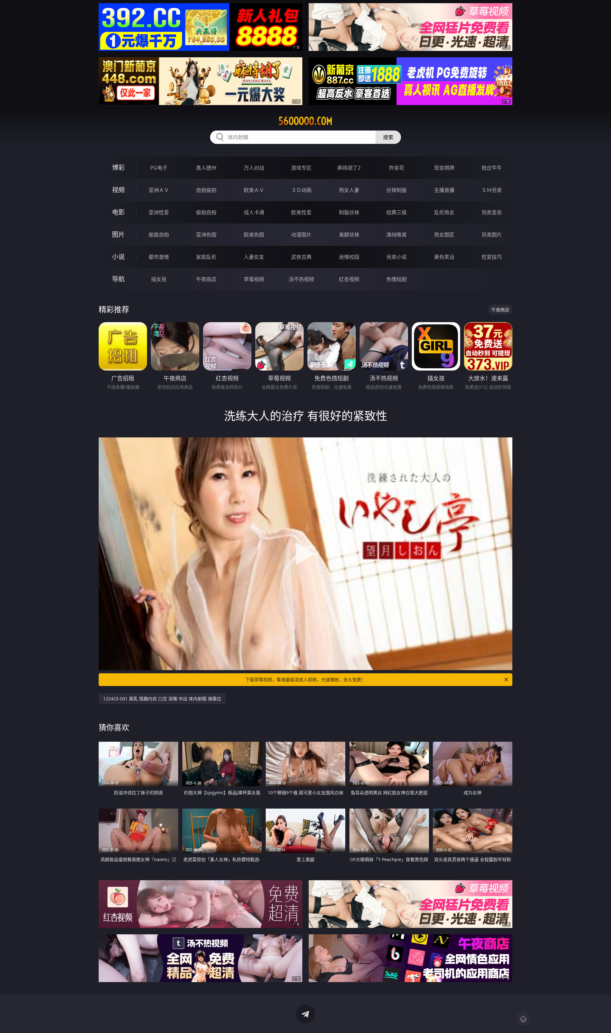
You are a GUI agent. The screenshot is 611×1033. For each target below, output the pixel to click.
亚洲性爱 (159, 212)
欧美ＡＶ (254, 190)
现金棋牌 (444, 167)
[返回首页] (523, 1019)
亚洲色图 (206, 234)
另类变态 (491, 212)
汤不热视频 (301, 279)
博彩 (118, 167)
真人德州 (206, 167)
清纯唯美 (396, 234)
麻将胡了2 (349, 167)
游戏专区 (301, 167)
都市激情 (159, 256)
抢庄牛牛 (491, 167)
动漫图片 (301, 234)
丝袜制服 (396, 190)
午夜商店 (206, 279)
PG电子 (158, 167)
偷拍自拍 (206, 212)
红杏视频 (349, 279)
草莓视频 (254, 279)
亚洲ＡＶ (159, 190)
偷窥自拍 (159, 234)
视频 (118, 190)
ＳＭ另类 (491, 190)
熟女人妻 (349, 190)
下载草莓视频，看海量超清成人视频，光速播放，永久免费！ (305, 679)
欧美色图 (254, 234)
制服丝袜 (349, 212)
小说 (118, 256)
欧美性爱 (301, 212)
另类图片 (491, 234)
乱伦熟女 (444, 212)
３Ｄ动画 (301, 190)
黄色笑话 (444, 256)
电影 (118, 212)
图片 (118, 234)
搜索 (388, 137)
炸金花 (396, 167)
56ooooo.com (305, 121)
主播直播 (444, 190)
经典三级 (396, 212)
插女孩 (158, 279)
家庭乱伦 (206, 256)
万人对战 (254, 167)
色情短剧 (396, 279)
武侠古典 (301, 256)
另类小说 (396, 256)
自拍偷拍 (206, 190)
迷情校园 (349, 256)
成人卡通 (254, 212)
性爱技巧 (491, 256)
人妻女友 (254, 256)
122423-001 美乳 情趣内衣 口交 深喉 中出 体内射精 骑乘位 (162, 699)
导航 (118, 279)
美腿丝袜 (349, 234)
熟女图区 (444, 234)
